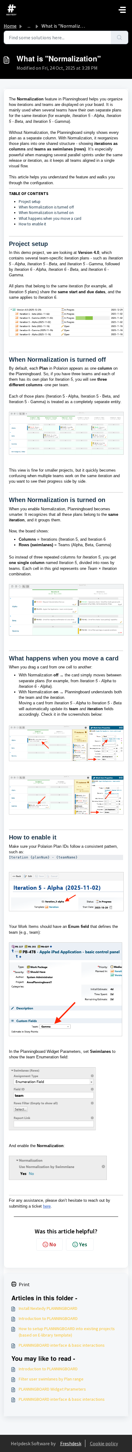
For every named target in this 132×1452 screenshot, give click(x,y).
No (52, 1244)
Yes (83, 1244)
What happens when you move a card (50, 218)
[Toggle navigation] (122, 9)
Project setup (30, 201)
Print (24, 1284)
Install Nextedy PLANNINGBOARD (48, 1308)
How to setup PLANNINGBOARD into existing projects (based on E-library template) (67, 1332)
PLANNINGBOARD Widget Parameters (52, 1389)
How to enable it (32, 224)
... (29, 26)
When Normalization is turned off (46, 207)
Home (10, 26)
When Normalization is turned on (46, 212)
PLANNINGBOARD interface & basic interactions (62, 1345)
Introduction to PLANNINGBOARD (48, 1318)
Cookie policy (104, 1443)
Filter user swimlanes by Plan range (51, 1379)
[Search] (119, 37)
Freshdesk (70, 1443)
